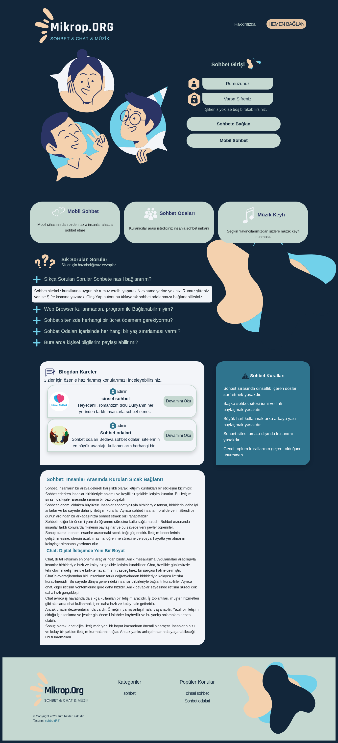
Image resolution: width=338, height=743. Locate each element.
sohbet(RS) (52, 720)
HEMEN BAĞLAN (286, 24)
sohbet (129, 693)
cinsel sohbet (197, 693)
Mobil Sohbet (234, 140)
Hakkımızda (244, 24)
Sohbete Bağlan (233, 124)
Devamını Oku (178, 401)
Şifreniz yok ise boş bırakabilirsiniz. (236, 110)
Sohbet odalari (197, 700)
